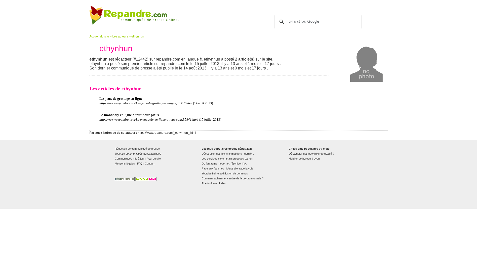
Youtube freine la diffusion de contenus (225, 173)
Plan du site (154, 158)
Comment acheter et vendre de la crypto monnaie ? (233, 178)
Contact (149, 163)
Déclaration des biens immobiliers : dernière (228, 153)
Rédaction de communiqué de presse (137, 148)
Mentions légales (125, 163)
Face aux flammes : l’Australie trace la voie (227, 168)
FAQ (140, 163)
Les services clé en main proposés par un (227, 158)
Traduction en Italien (214, 183)
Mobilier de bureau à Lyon (304, 158)
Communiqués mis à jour (130, 158)
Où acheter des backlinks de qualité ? (311, 153)
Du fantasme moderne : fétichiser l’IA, (224, 163)
